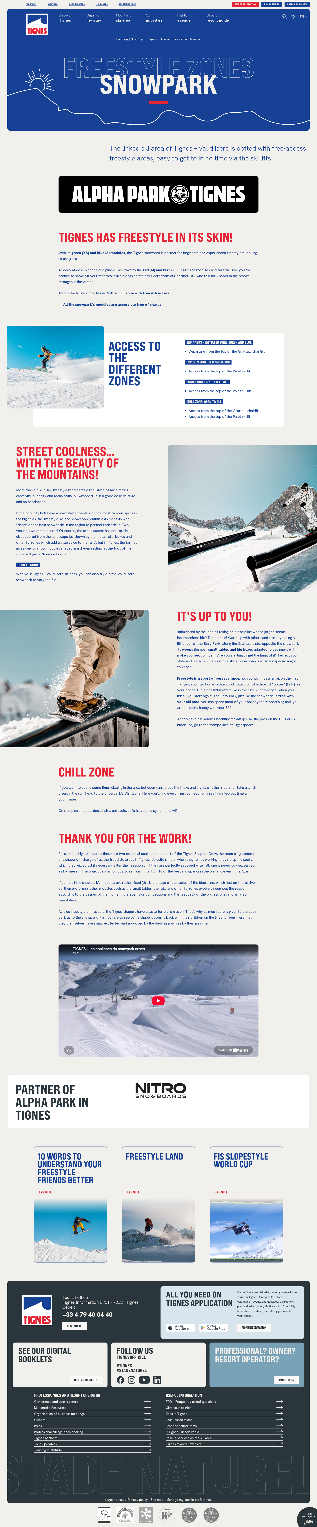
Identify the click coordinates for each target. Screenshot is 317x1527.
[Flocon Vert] (146, 1515)
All (154, 18)
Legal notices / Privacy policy (126, 1500)
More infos (286, 1380)
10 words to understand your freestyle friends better (70, 1168)
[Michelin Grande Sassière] (211, 1515)
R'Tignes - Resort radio (182, 1432)
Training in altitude (48, 1450)
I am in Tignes (271, 4)
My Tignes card (127, 4)
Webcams (31, 4)
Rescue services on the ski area (189, 1438)
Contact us (74, 1326)
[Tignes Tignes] (37, 24)
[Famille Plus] (125, 1515)
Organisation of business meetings (59, 1414)
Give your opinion (179, 1408)
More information (254, 1328)
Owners (39, 1420)
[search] (284, 16)
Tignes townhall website (183, 1444)
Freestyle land (154, 1156)
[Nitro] (161, 1090)
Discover (65, 18)
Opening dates (77, 4)
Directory (218, 18)
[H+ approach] (167, 1515)
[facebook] (120, 1380)
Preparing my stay (297, 4)
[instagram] (131, 1380)
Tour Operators (45, 1444)
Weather (53, 4)
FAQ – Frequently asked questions (191, 1402)
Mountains (123, 18)
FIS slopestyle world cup (241, 1160)
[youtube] (144, 1380)
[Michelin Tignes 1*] (189, 1515)
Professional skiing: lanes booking (58, 1432)
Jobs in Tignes (176, 1414)
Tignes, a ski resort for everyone (168, 39)
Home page (122, 39)
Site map (157, 1500)
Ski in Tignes (138, 39)
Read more (45, 1192)
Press (38, 1426)
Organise (94, 18)
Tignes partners (45, 1438)
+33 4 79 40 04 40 (87, 1314)
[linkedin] (157, 1380)
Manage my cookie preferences (189, 1500)
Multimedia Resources (50, 1408)
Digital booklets (85, 1380)
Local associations (179, 1420)
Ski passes (102, 4)
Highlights (184, 18)
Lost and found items (181, 1426)
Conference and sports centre (56, 1402)
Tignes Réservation (245, 4)
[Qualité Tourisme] (104, 1515)
